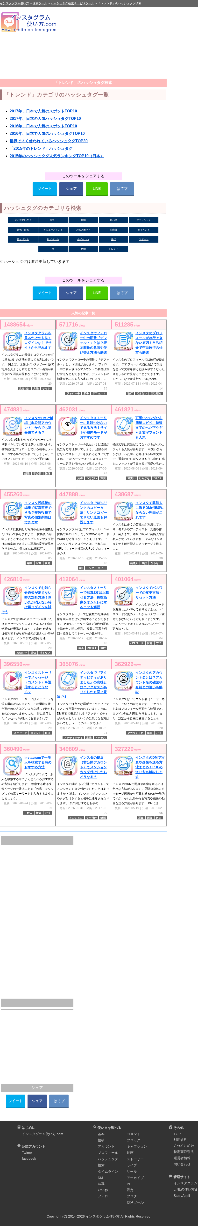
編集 (29, 563)
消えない (45, 652)
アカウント (106, 1146)
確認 (149, 732)
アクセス (100, 737)
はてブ (122, 188)
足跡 (80, 478)
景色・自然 (23, 229)
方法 (36, 388)
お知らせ (21, 652)
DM (100, 1178)
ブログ (132, 1196)
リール (132, 1171)
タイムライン (108, 1171)
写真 (38, 563)
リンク (90, 567)
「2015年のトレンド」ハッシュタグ (41, 148)
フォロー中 (73, 393)
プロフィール (108, 1153)
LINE (97, 188)
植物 (83, 249)
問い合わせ (182, 1164)
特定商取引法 (184, 1152)
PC (129, 1184)
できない (141, 393)
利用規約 (180, 1140)
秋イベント (53, 239)
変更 (47, 563)
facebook (29, 1158)
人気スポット (83, 229)
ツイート (44, 188)
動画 (130, 1153)
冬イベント (83, 239)
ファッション (143, 220)
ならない (156, 563)
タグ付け (91, 817)
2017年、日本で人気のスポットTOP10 (43, 111)
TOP (177, 1134)
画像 (149, 817)
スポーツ (143, 239)
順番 (86, 393)
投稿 (101, 1140)
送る (158, 817)
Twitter (27, 1153)
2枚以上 (92, 648)
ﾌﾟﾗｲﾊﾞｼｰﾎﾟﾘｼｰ (185, 1146)
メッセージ (20, 732)
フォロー (104, 1196)
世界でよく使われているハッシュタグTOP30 (49, 141)
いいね (103, 1190)
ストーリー (135, 1159)
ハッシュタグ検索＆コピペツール (72, 3)
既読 (144, 563)
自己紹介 (156, 393)
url (81, 567)
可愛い (131, 478)
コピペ (157, 478)
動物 (83, 220)
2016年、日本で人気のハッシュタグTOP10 (47, 133)
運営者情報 (182, 1158)
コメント (36, 732)
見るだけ (24, 388)
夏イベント (23, 239)
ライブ (132, 1165)
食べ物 (113, 220)
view (18, 324)
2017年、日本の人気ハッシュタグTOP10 (45, 118)
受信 (47, 473)
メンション (76, 817)
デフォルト (99, 393)
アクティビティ (73, 737)
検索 (38, 812)
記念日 (113, 229)
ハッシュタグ (108, 1159)
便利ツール (135, 1202)
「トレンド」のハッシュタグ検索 (83, 83)
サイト (46, 388)
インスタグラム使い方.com (42, 1134)
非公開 (37, 473)
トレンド (113, 249)
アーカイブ (135, 1178)
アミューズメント (53, 229)
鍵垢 (27, 473)
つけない (91, 478)
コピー (102, 567)
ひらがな (144, 478)
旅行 (113, 239)
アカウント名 (135, 732)
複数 (103, 648)
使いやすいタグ (22, 220)
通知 (33, 652)
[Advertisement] (128, 45)
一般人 (28, 812)
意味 (89, 737)
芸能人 (134, 563)
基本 (101, 1134)
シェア (71, 188)
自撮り (53, 220)
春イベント (144, 229)
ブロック (133, 1140)
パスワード (136, 643)
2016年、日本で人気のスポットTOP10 (43, 126)
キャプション (137, 1146)
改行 (130, 393)
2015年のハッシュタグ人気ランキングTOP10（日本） (57, 156)
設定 (130, 1190)
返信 (47, 732)
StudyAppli (182, 1196)
